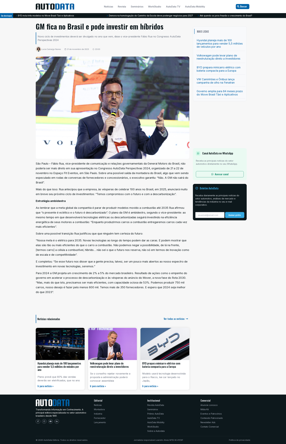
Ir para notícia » (45, 386)
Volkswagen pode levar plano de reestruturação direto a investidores (109, 365)
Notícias (108, 6)
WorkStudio (154, 6)
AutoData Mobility (195, 6)
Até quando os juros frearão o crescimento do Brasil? (226, 15)
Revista (122, 6)
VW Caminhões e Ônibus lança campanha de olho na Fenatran (216, 81)
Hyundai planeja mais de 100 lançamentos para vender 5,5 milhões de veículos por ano (59, 366)
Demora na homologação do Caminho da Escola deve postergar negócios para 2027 (151, 15)
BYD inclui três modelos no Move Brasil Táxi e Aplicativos (46, 15)
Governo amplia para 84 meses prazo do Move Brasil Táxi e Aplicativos (220, 93)
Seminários (137, 6)
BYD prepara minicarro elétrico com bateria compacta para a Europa (161, 365)
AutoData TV (173, 6)
